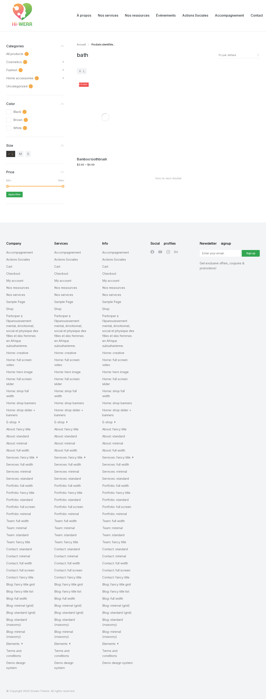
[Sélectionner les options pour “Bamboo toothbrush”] (130, 150)
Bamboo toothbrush (92, 159)
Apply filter (14, 194)
